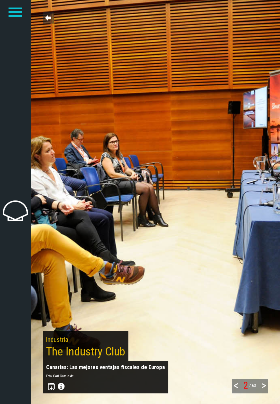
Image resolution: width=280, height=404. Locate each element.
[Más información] (60, 387)
